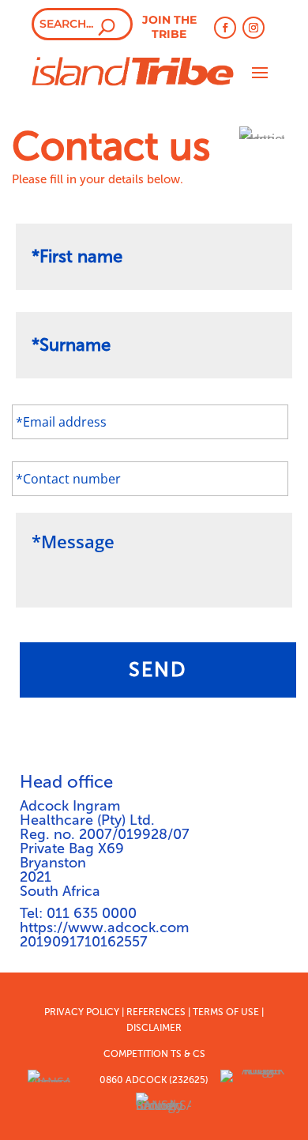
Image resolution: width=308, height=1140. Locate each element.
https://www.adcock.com (104, 927)
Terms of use (226, 1012)
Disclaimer (154, 1027)
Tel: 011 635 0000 (78, 913)
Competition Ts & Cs (154, 1053)
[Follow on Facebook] (225, 28)
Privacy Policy (81, 1012)
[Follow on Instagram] (253, 28)
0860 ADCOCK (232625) (154, 1079)
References (156, 1012)
